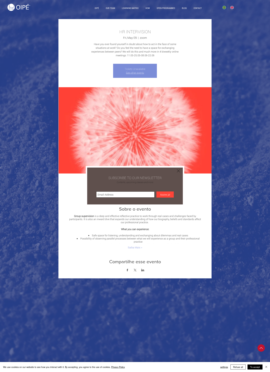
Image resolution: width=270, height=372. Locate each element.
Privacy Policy (118, 367)
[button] (178, 170)
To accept (255, 367)
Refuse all (238, 367)
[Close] (266, 366)
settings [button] (224, 367)
